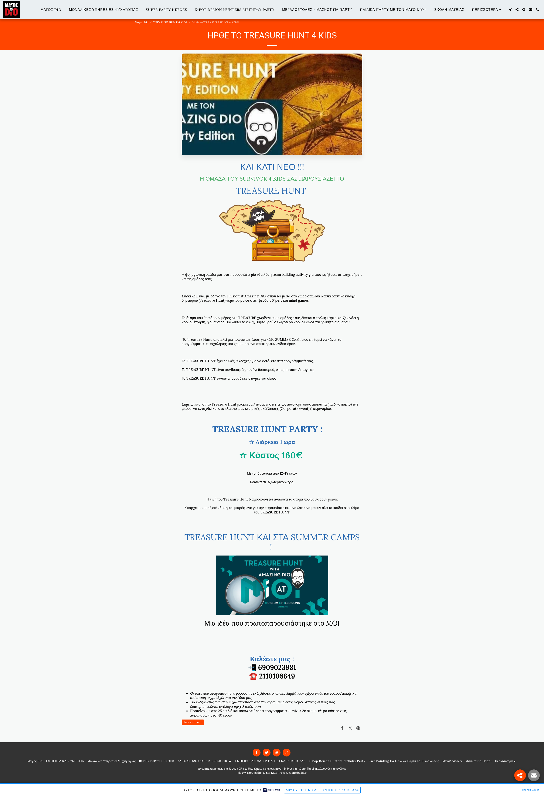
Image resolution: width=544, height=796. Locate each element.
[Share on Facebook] (342, 728)
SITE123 (271, 773)
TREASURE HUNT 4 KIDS (170, 22)
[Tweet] (350, 728)
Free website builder (292, 773)
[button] (510, 9)
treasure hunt (193, 722)
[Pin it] (358, 728)
